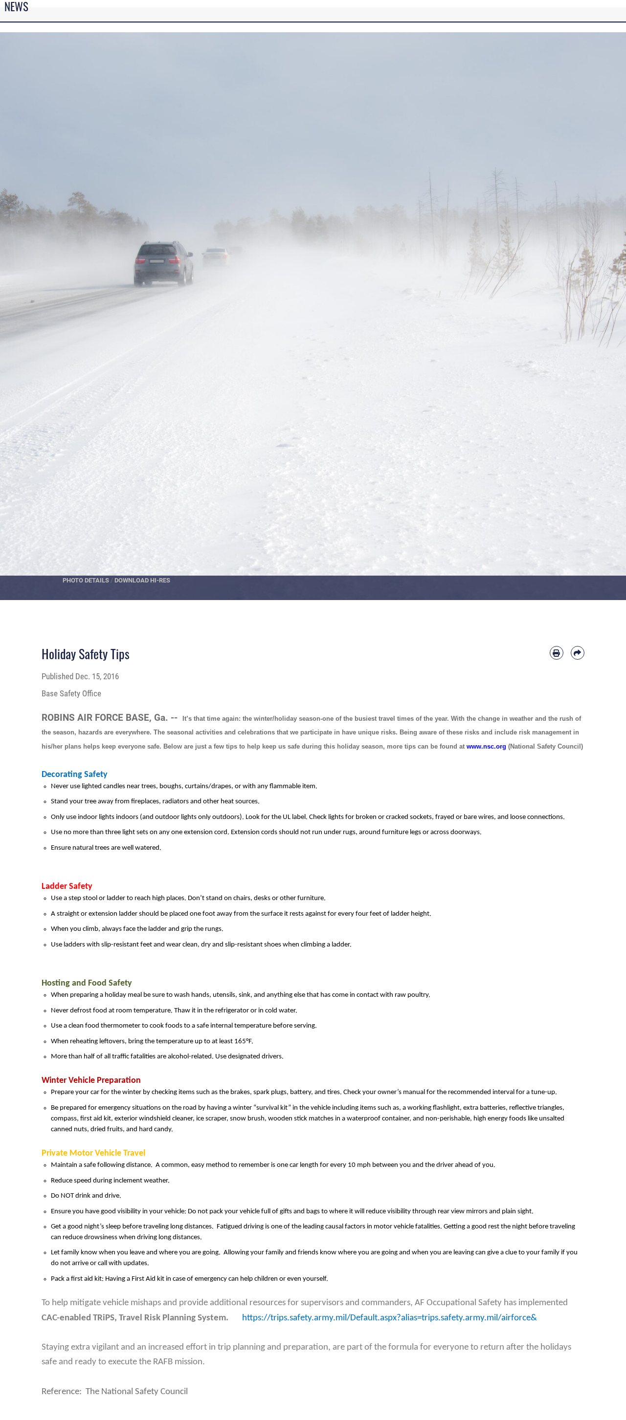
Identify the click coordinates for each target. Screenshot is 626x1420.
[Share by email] (577, 653)
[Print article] (556, 653)
